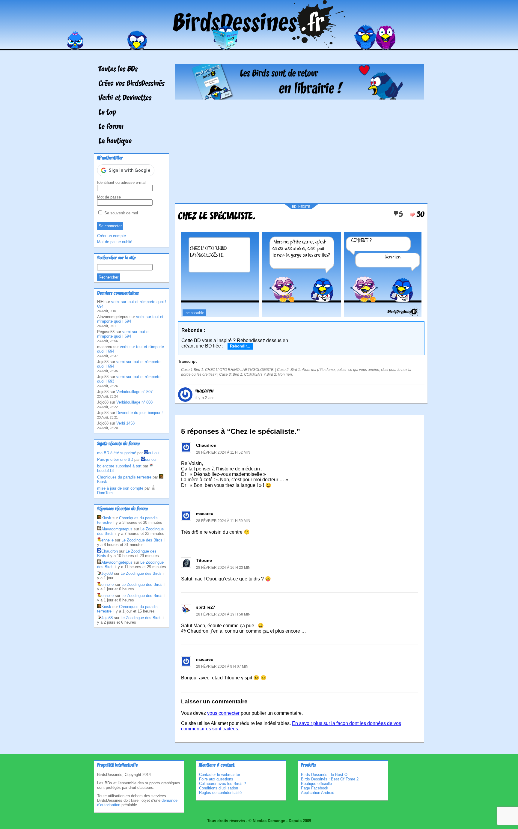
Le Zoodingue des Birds (141, 540)
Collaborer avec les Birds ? (222, 783)
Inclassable (194, 313)
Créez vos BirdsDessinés (132, 83)
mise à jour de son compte (120, 488)
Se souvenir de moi (120, 213)
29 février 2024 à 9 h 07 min (222, 666)
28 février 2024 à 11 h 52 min (223, 452)
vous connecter (223, 713)
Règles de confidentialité (220, 792)
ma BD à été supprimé (116, 453)
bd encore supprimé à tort (119, 466)
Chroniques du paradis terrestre (124, 477)
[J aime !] (412, 214)
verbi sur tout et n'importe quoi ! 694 (130, 319)
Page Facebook (314, 788)
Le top (107, 112)
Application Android (317, 792)
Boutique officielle (316, 783)
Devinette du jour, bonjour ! (139, 412)
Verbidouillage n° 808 (134, 402)
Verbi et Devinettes (125, 98)
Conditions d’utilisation (218, 788)
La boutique (115, 141)
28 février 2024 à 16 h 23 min (223, 567)
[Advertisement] (299, 149)
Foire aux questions (216, 779)
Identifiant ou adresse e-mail (121, 182)
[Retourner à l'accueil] (259, 46)
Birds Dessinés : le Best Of (325, 774)
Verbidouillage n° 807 (134, 391)
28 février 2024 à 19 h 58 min (223, 614)
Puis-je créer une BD (115, 459)
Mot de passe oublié (114, 242)
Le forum (111, 127)
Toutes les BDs (118, 69)
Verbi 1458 (125, 423)
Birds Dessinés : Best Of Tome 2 (330, 779)
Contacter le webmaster (219, 774)
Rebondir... (240, 346)
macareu (204, 391)
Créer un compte (111, 236)
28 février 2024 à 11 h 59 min (223, 521)
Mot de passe (109, 197)
